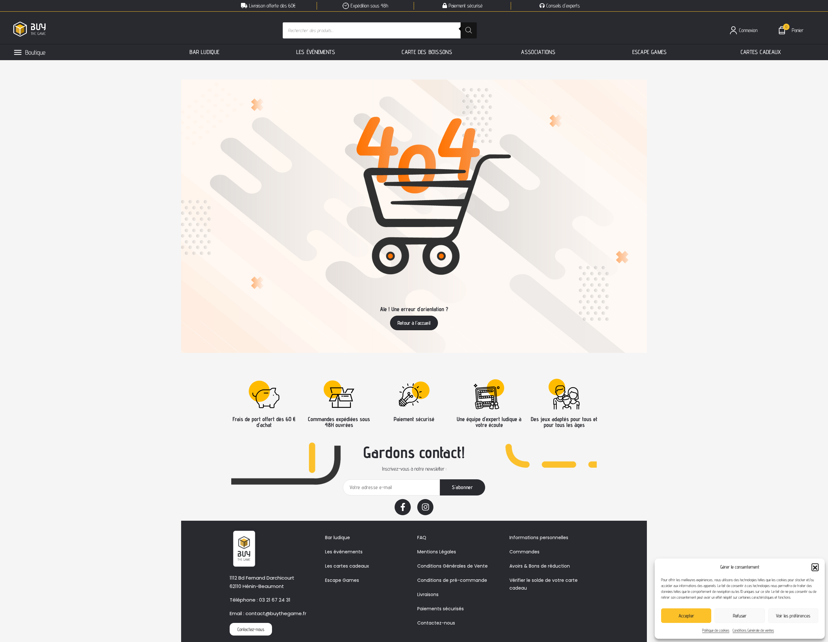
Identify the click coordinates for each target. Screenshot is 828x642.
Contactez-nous (436, 623)
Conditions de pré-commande (452, 580)
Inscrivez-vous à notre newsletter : (414, 469)
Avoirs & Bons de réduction (539, 566)
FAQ (421, 537)
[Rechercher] (469, 30)
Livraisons (428, 594)
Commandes (524, 552)
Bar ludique (337, 537)
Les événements (344, 552)
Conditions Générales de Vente (452, 566)
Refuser (739, 615)
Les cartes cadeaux (347, 566)
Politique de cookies (715, 630)
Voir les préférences (793, 615)
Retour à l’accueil (414, 323)
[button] (815, 567)
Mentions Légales (436, 552)
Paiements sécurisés (440, 608)
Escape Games (342, 580)
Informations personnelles (538, 537)
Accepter (686, 615)
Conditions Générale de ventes (753, 630)
